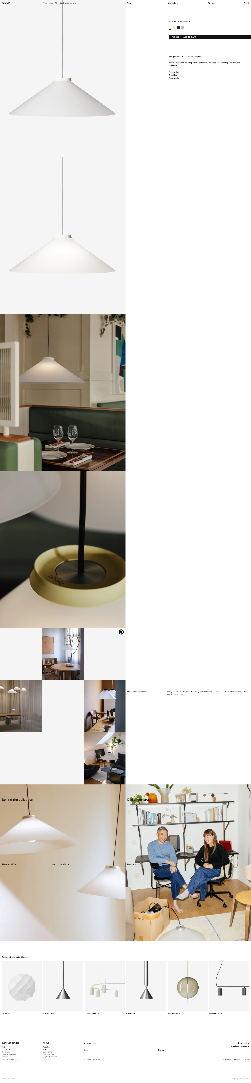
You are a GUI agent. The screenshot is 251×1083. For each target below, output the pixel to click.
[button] (146, 3)
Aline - (52, 3)
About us (46, 1047)
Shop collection (59, 864)
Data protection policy (11, 1059)
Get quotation (175, 57)
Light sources (48, 1054)
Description (174, 72)
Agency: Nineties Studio (241, 1079)
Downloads (174, 78)
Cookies (5, 1057)
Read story (132, 864)
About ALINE (8, 864)
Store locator (7, 1052)
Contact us (6, 1049)
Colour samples (194, 57)
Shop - (46, 3)
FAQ (3, 1047)
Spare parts (47, 1052)
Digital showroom (50, 1057)
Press (45, 1049)
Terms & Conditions (9, 1054)
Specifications (175, 75)
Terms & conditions (8, 1078)
